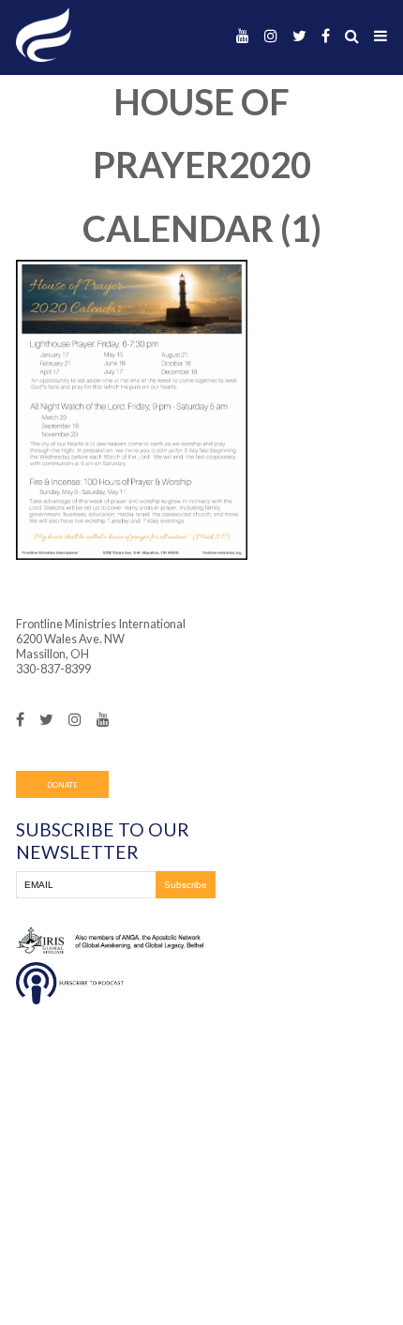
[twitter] (299, 36)
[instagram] (270, 36)
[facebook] (325, 36)
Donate (62, 785)
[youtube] (242, 36)
